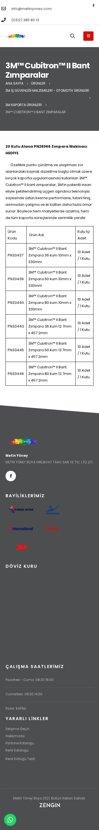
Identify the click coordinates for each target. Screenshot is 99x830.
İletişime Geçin (17, 729)
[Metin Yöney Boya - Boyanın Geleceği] (17, 36)
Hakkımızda (15, 736)
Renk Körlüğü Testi (20, 759)
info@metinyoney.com (31, 8)
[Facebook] (93, 5)
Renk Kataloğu (17, 750)
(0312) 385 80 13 (25, 20)
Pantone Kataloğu (20, 743)
